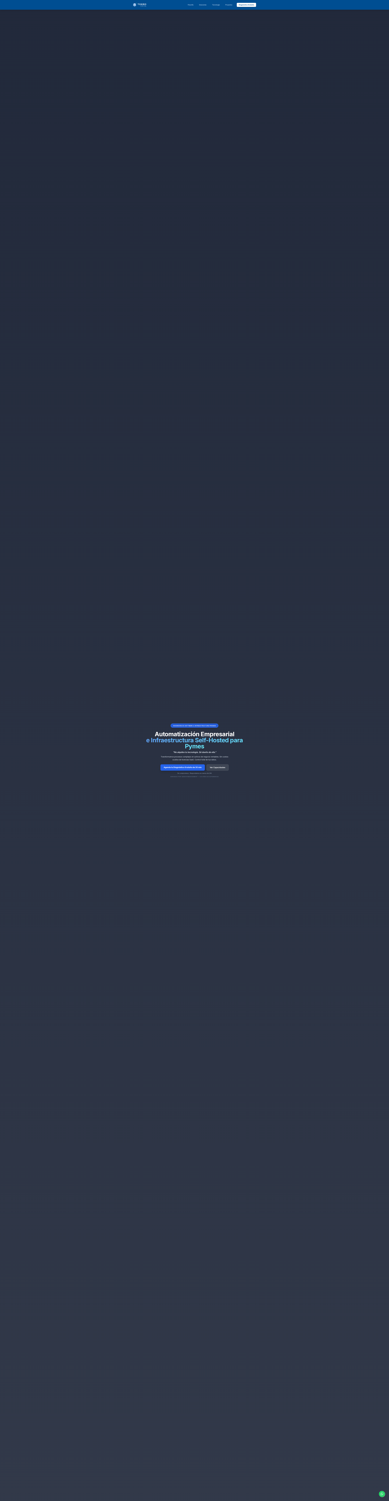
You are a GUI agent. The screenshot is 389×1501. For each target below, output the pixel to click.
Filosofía (190, 5)
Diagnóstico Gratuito (246, 5)
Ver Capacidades (217, 767)
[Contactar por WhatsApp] (382, 1494)
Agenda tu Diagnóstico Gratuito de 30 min (183, 767)
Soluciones (202, 5)
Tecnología (216, 5)
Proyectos (228, 5)
